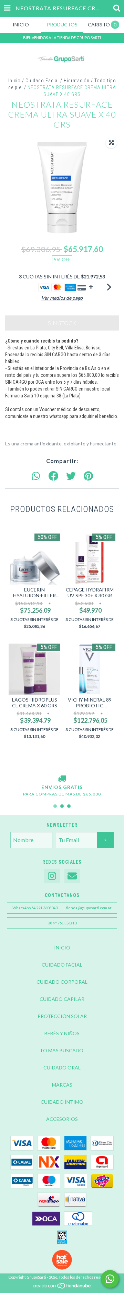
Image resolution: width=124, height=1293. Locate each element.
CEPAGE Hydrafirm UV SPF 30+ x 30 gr (90, 592)
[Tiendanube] (62, 1287)
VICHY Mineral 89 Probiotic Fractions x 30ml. (89, 702)
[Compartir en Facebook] (53, 476)
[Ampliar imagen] (111, 143)
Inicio (14, 80)
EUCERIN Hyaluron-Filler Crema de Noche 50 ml (34, 592)
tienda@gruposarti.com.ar (89, 908)
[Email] (72, 876)
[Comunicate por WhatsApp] (110, 1279)
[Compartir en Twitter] (71, 476)
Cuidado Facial (42, 80)
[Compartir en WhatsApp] (36, 476)
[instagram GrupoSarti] (52, 876)
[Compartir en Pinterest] (88, 476)
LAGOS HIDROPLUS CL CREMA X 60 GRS (34, 702)
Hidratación (77, 80)
